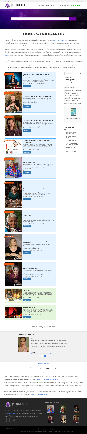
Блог (47, 5)
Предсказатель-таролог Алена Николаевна (36, 189)
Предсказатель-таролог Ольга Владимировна (37, 96)
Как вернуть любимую (71, 151)
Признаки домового (71, 140)
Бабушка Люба (27, 215)
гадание (7, 55)
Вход (80, 1)
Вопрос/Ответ (54, 5)
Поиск (75, 1)
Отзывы (41, 429)
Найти (72, 19)
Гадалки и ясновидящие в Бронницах (39, 394)
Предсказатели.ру (10, 413)
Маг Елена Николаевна (30, 268)
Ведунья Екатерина (29, 307)
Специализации (40, 5)
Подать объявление (55, 429)
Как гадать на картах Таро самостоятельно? (72, 133)
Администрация (64, 5)
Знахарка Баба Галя (29, 162)
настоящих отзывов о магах (60, 40)
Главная (36, 429)
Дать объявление (77, 5)
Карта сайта (47, 429)
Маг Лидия (26, 290)
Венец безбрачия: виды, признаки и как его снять (72, 144)
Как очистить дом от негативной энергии (71, 148)
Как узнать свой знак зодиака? (71, 137)
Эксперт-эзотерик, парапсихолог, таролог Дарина (42, 347)
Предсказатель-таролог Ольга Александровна (38, 120)
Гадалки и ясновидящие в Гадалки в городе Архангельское (40, 387)
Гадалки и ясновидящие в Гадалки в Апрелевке (48, 379)
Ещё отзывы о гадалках (43, 363)
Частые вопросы (77, 428)
